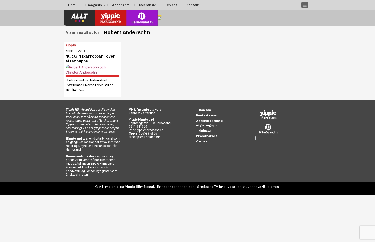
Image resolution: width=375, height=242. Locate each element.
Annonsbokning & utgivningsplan (209, 123)
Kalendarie (147, 5)
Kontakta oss (206, 115)
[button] (304, 5)
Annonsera (121, 5)
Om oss (171, 5)
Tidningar (203, 130)
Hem (72, 5)
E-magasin (93, 5)
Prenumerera (206, 136)
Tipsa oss (203, 110)
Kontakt (193, 5)
